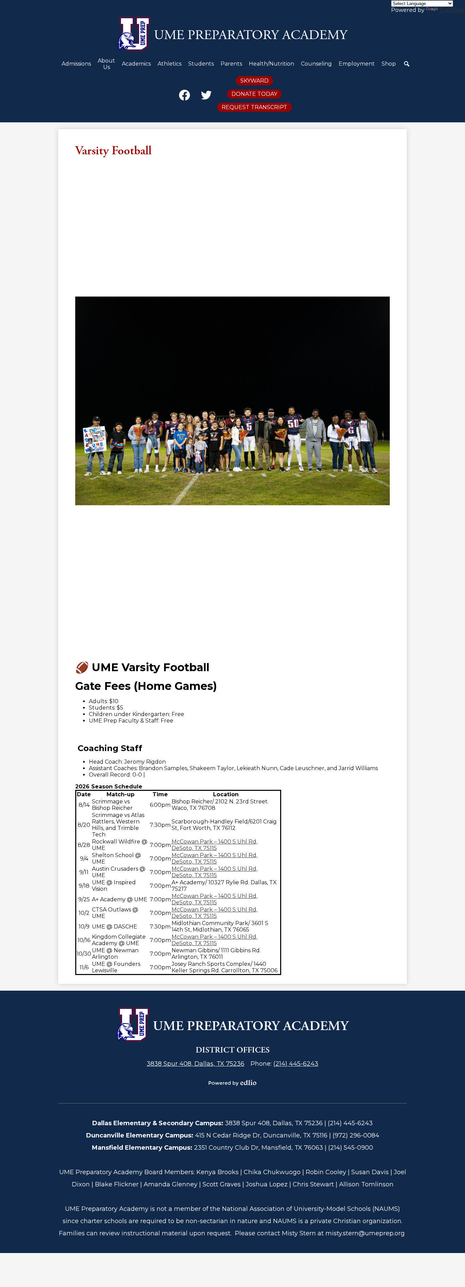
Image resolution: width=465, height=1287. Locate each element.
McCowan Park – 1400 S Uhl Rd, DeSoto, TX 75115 (214, 844)
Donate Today (254, 94)
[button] (76, 66)
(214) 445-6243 (295, 1063)
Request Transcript (254, 107)
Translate (452, 10)
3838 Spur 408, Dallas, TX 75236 (195, 1063)
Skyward (254, 80)
